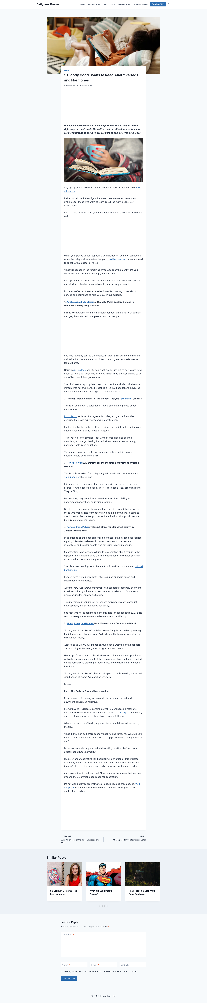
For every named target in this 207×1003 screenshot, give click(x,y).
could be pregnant (116, 259)
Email (95, 965)
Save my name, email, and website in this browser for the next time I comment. (100, 971)
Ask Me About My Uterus (80, 302)
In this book (70, 416)
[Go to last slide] (50, 883)
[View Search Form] (168, 4)
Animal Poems (94, 4)
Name (66, 965)
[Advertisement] (103, 105)
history (123, 712)
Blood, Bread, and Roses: (80, 623)
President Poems (140, 4)
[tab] (99, 906)
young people (71, 477)
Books (66, 71)
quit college (79, 370)
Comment (68, 934)
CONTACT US (158, 4)
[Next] (156, 883)
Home (82, 4)
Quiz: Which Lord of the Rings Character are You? (80, 839)
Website (125, 965)
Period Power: (75, 462)
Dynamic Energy (72, 85)
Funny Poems (109, 4)
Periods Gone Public (78, 527)
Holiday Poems (123, 4)
